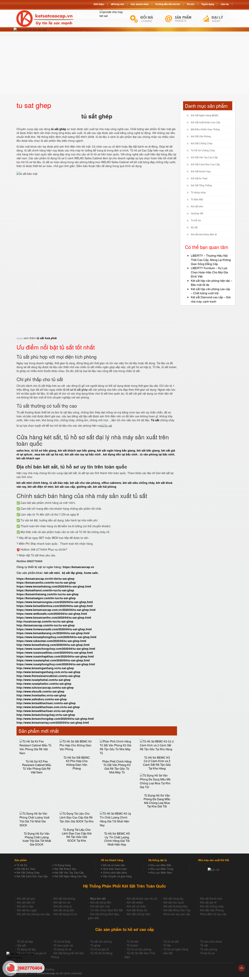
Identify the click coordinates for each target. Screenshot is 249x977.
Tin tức (191, 4)
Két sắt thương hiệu (175, 906)
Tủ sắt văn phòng (101, 941)
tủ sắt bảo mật (58, 483)
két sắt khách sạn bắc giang (77, 450)
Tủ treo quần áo (63, 945)
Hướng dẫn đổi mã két (167, 4)
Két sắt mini (197, 206)
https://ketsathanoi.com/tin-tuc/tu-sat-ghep (45, 590)
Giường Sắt (197, 213)
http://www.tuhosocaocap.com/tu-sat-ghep (45, 687)
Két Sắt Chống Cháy (201, 143)
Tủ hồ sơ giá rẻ (99, 949)
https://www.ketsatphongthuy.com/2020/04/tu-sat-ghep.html (56, 637)
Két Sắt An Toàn (199, 178)
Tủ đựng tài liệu (26, 949)
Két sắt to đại (25, 906)
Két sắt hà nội (61, 902)
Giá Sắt (168, 953)
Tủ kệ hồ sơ (207, 953)
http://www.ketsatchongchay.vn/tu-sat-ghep (46, 715)
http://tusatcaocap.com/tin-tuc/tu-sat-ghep (45, 621)
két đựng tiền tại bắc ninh (120, 454)
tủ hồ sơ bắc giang (43, 450)
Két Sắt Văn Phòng (201, 136)
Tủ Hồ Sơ (196, 220)
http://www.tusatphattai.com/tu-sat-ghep (44, 680)
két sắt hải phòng (104, 486)
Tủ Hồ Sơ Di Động (101, 953)
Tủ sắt (204, 945)
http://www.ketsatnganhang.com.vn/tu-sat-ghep (48, 672)
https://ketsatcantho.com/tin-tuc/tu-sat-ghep (46, 582)
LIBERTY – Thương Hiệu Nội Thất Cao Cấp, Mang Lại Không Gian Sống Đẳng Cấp (211, 259)
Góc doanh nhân (140, 4)
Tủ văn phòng (208, 949)
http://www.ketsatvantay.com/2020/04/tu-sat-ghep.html (53, 722)
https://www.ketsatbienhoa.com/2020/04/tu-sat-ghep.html (55, 606)
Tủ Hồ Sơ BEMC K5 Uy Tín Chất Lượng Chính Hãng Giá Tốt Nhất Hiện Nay (117, 838)
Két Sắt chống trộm (139, 914)
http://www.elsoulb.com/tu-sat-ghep (40, 691)
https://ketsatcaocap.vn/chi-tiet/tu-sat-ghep (46, 578)
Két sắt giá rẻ (208, 902)
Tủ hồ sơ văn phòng (139, 949)
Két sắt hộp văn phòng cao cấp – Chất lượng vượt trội (210, 291)
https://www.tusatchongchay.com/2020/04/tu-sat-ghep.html (56, 648)
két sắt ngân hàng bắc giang (116, 450)
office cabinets (111, 483)
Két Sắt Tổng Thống (201, 185)
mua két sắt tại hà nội (49, 454)
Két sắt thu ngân (27, 910)
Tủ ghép (95, 945)
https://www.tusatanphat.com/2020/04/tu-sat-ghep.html (53, 660)
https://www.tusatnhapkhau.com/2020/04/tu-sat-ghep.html (55, 656)
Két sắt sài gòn (26, 898)
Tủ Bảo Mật (197, 199)
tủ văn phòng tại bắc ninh (157, 454)
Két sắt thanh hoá (211, 898)
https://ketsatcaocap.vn (78, 567)
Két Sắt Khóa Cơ (137, 910)
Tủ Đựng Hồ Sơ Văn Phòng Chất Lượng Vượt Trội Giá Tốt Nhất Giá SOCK (36, 838)
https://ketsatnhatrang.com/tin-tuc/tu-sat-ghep (48, 594)
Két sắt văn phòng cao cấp (33, 914)
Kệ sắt (194, 227)
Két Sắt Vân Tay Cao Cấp (204, 157)
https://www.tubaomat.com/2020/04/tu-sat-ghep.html (51, 641)
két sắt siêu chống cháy (138, 483)
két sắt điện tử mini (40, 486)
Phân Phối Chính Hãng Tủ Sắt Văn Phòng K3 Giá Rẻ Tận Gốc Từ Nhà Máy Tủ (116, 766)
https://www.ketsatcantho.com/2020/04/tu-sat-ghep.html (54, 617)
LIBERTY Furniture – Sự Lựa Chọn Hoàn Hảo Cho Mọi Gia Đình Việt (209, 272)
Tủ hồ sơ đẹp (25, 941)
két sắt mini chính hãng (32, 483)
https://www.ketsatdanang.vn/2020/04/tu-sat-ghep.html (53, 633)
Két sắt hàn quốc (173, 902)
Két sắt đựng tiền (100, 902)
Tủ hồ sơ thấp (61, 941)
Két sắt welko (135, 902)
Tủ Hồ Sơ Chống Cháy (203, 150)
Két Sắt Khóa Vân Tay (176, 910)
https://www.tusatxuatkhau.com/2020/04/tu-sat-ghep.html (55, 652)
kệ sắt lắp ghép (72, 573)
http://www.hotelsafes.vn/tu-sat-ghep (41, 695)
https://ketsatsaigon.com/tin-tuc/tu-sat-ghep (46, 598)
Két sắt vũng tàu (173, 898)
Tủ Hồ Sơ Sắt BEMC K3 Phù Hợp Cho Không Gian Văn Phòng (76, 762)
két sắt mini (52, 573)
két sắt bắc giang (148, 450)
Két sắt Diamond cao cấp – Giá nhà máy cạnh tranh (211, 299)
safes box (23, 450)
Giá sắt (21, 945)
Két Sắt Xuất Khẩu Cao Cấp (205, 122)
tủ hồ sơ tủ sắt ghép (75, 389)
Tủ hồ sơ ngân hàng (175, 949)
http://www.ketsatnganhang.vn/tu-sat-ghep (45, 668)
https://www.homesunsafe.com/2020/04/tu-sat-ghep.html (54, 629)
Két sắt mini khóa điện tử (204, 234)
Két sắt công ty (62, 906)
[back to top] (241, 968)
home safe (91, 573)
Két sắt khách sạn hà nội (142, 898)
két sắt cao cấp (65, 486)
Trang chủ (118, 4)
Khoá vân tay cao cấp (176, 914)
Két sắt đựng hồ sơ (65, 914)
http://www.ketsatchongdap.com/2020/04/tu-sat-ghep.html (55, 718)
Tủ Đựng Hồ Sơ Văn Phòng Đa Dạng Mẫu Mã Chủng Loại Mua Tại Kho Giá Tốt (157, 800)
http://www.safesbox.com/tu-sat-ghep (42, 699)
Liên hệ (225, 4)
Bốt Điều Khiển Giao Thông (205, 129)
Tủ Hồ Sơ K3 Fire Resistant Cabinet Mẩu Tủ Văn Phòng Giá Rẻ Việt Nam (36, 766)
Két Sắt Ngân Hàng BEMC (205, 115)
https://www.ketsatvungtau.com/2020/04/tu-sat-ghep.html (55, 602)
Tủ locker (132, 945)
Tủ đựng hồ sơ (62, 949)
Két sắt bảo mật (100, 906)
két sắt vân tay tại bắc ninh (83, 454)
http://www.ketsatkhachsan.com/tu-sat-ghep (46, 703)
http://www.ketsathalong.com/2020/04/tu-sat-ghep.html (53, 645)
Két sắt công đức (63, 910)
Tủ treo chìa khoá (211, 941)
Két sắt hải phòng (64, 898)
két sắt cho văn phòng (85, 483)
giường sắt (84, 486)
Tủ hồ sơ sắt (171, 941)
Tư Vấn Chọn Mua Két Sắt (106, 910)
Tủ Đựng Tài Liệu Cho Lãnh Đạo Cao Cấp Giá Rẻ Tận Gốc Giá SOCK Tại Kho (76, 834)
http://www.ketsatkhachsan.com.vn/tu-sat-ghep (48, 707)
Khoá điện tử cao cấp (213, 914)
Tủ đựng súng (198, 192)
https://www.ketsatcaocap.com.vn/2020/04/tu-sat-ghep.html (56, 610)
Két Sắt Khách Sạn (201, 171)
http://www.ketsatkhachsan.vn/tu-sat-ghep (45, 711)
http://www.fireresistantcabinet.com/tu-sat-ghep (48, 676)
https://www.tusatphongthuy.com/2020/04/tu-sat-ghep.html (56, 664)
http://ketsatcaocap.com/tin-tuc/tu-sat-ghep (46, 625)
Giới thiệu (99, 4)
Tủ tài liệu (133, 941)
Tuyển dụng (207, 4)
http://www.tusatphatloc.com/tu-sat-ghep (44, 683)
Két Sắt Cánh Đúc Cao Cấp (205, 164)
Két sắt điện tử (26, 902)
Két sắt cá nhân (136, 906)
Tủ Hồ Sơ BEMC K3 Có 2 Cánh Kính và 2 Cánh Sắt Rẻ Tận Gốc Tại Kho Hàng (157, 762)
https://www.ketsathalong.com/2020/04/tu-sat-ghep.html (54, 586)
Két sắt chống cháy (212, 906)
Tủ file (167, 945)
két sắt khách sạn (28, 458)
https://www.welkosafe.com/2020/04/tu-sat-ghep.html (52, 613)
